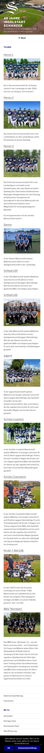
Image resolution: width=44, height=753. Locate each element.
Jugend (8, 355)
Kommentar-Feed (11, 726)
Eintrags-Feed (10, 721)
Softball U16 (10, 294)
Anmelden (8, 716)
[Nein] (41, 744)
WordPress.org (10, 731)
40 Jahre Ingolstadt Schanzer (15, 22)
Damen (8, 224)
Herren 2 (9, 97)
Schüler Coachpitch (15, 476)
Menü (23, 38)
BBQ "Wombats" (13, 608)
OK (8, 748)
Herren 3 (9, 146)
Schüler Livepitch (14, 419)
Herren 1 (8, 54)
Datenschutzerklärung (13, 696)
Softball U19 (10, 270)
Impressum (9, 701)
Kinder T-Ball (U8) (14, 550)
